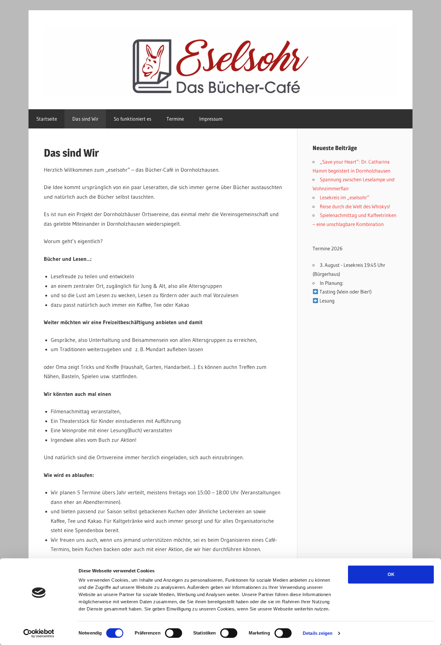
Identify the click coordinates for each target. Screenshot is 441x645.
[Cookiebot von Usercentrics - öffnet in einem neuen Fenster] (39, 633)
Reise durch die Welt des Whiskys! (355, 206)
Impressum (211, 119)
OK (391, 574)
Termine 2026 (328, 248)
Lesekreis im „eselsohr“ (344, 197)
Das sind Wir (85, 119)
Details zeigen (317, 633)
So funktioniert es (132, 119)
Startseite (46, 119)
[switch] (173, 633)
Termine (175, 119)
